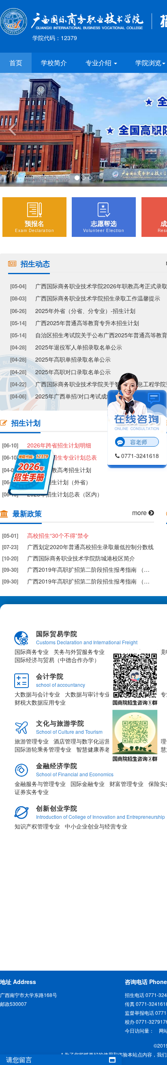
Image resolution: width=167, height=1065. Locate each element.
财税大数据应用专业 (40, 702)
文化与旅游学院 (60, 723)
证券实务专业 (32, 792)
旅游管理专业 (32, 741)
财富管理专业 (126, 784)
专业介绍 (99, 62)
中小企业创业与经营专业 (96, 826)
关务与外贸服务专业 (79, 652)
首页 (15, 62)
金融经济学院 (56, 765)
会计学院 (50, 676)
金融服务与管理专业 (40, 784)
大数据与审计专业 (87, 694)
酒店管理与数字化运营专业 (88, 741)
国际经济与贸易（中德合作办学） (57, 660)
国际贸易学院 (56, 633)
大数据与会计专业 (37, 694)
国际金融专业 (88, 784)
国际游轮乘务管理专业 (43, 749)
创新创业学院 (56, 808)
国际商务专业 (32, 652)
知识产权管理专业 (37, 826)
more (140, 512)
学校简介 (54, 62)
